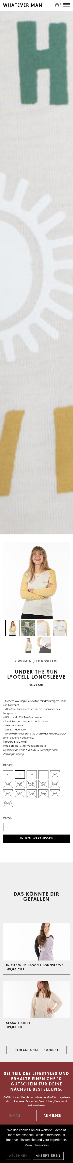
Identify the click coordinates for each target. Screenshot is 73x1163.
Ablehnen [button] (18, 1155)
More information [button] (37, 1145)
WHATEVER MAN (22, 5)
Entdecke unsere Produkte (36, 1050)
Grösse (8, 765)
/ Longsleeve (45, 661)
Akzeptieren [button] (48, 1155)
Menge (7, 817)
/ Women (23, 661)
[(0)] (57, 4)
